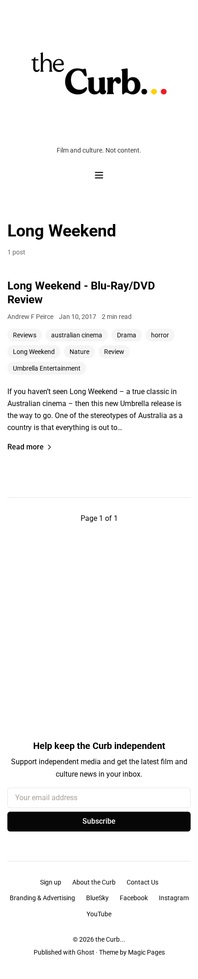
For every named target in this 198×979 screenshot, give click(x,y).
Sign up (50, 882)
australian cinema (76, 335)
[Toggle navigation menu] (99, 175)
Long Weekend (34, 351)
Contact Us (142, 882)
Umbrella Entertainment (47, 368)
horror (160, 335)
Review (114, 351)
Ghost (85, 952)
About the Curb (94, 882)
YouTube (99, 914)
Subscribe (99, 821)
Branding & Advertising (42, 898)
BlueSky (97, 898)
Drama (126, 335)
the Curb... (110, 939)
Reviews (24, 335)
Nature (79, 351)
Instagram (174, 898)
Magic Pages (146, 952)
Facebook (134, 898)
